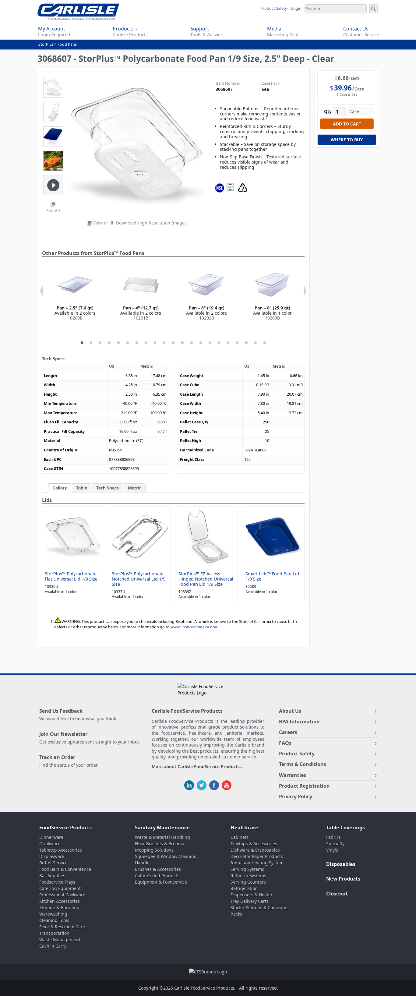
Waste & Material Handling (162, 837)
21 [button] (265, 343)
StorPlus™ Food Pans (57, 44)
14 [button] (201, 343)
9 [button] (155, 343)
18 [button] (237, 343)
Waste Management (59, 939)
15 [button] (210, 343)
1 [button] (82, 343)
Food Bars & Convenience (65, 869)
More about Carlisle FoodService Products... (197, 766)
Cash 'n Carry (52, 946)
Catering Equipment (60, 888)
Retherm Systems (248, 875)
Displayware (51, 856)
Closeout (337, 893)
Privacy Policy (295, 796)
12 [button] (182, 343)
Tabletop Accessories (60, 850)
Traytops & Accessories (254, 843)
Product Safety (273, 8)
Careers (288, 732)
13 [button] (192, 343)
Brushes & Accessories (158, 869)
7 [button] (137, 343)
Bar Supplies (52, 875)
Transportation (54, 933)
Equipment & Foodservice (161, 882)
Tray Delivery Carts (250, 901)
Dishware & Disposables (255, 850)
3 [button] (100, 343)
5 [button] (118, 343)
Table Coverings (345, 827)
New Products (343, 878)
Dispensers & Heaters (253, 895)
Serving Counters (248, 882)
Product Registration (304, 785)
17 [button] (228, 343)
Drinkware (49, 843)
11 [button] (173, 343)
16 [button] (219, 343)
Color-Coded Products (157, 875)
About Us (290, 711)
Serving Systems (247, 869)
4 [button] (109, 343)
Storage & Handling (59, 907)
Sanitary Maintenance (162, 827)
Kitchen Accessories (59, 901)
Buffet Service (53, 863)
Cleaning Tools (54, 920)
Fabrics (333, 837)
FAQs (285, 743)
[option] (74, 294)
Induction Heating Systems (258, 863)
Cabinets (240, 837)
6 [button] (128, 343)
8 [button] (146, 343)
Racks (236, 914)
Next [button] (305, 291)
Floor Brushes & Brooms (159, 843)
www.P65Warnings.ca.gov (194, 627)
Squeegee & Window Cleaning (166, 856)
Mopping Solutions (154, 850)
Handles (143, 863)
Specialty (335, 843)
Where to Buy (347, 140)
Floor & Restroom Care (62, 927)
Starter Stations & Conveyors (260, 907)
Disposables (340, 864)
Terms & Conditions (302, 764)
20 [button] (255, 343)
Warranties (292, 775)
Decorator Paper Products (257, 856)
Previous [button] (41, 291)
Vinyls (332, 850)
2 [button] (91, 343)
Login (296, 8)
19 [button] (246, 343)
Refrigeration (244, 888)
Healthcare (244, 827)
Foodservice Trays (57, 882)
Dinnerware (51, 837)
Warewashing (53, 914)
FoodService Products (65, 827)
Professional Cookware (62, 895)
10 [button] (164, 343)
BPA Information (299, 721)
